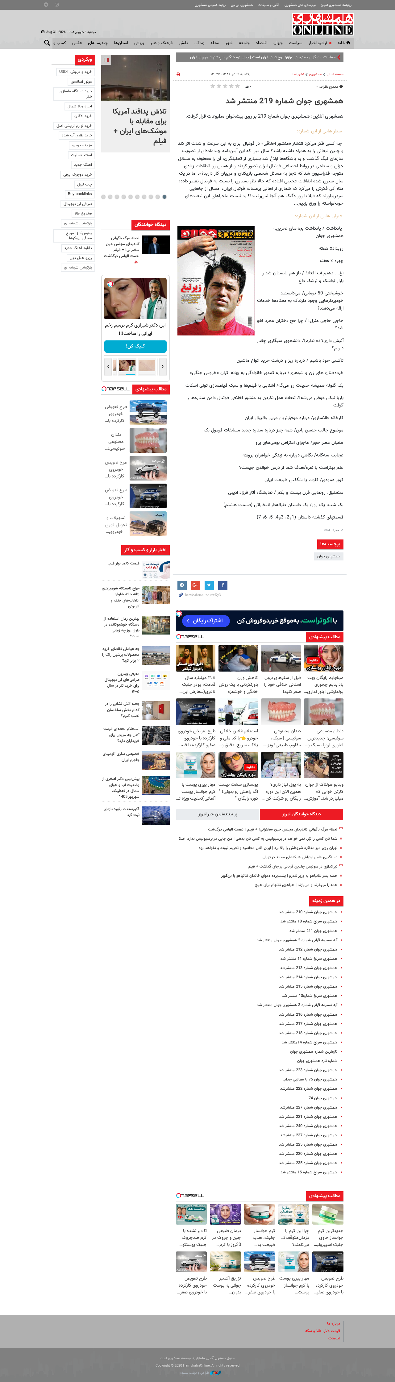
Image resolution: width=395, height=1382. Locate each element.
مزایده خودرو (82, 145)
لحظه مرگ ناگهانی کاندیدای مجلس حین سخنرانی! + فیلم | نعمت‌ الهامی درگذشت (272, 829)
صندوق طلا (83, 213)
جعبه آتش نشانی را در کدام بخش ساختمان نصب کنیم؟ (122, 710)
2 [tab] (157, 197)
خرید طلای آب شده (77, 135)
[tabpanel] (135, 103)
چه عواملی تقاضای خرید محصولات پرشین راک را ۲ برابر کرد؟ (120, 655)
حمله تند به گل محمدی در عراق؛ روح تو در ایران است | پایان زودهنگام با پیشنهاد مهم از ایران (262, 57)
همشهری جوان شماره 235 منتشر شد (308, 1163)
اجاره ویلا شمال (80, 106)
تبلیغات (334, 1338)
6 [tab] (130, 197)
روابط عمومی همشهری (210, 5)
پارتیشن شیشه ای (78, 223)
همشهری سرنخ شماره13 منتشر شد (309, 996)
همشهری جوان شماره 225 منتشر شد (308, 1145)
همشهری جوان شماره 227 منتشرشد (308, 1108)
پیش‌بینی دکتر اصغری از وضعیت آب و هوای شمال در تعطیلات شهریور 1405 (120, 788)
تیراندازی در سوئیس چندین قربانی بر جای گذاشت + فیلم (292, 867)
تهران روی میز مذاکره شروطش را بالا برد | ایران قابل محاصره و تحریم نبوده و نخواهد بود (268, 848)
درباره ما (333, 1324)
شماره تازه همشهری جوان (317, 1061)
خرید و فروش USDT (75, 72)
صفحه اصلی (335, 74)
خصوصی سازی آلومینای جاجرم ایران (121, 757)
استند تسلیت (81, 155)
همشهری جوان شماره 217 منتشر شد (308, 1024)
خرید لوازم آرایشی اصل (74, 126)
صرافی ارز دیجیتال (78, 204)
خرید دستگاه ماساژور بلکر (75, 94)
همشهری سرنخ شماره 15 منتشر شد (309, 1172)
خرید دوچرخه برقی (77, 175)
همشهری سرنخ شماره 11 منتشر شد (309, 959)
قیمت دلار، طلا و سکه (322, 1331)
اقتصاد (261, 43)
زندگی (199, 43)
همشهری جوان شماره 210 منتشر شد (308, 912)
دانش (183, 43)
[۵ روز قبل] (156, 735)
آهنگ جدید (83, 165)
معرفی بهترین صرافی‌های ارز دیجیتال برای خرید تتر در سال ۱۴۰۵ (122, 683)
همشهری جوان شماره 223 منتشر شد (308, 1070)
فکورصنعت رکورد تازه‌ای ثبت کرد (121, 812)
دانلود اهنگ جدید (78, 248)
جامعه (244, 43)
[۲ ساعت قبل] (135, 78)
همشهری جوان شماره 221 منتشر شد (308, 1117)
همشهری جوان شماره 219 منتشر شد (284, 101)
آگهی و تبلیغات (268, 5)
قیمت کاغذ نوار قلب (123, 563)
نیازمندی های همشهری (300, 5)
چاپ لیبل (84, 184)
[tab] (301, 814)
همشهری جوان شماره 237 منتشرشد (308, 1135)
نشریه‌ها (298, 74)
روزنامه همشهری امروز (336, 5)
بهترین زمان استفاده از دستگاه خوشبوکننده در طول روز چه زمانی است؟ (121, 628)
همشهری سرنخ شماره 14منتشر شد (309, 1042)
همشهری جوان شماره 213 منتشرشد (308, 968)
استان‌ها (121, 43)
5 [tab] (137, 197)
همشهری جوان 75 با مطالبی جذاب (310, 1079)
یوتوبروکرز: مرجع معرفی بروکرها (79, 236)
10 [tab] (103, 197)
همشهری (315, 74)
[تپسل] (179, 613)
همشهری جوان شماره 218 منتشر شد (308, 1033)
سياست (295, 43)
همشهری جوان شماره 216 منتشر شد (308, 1015)
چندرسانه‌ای (98, 43)
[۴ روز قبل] (156, 680)
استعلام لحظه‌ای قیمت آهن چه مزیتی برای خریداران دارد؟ (121, 735)
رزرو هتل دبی (81, 258)
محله (214, 43)
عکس (77, 43)
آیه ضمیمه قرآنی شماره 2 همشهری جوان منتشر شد (297, 940)
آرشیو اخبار (318, 43)
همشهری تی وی (242, 5)
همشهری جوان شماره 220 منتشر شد (308, 1154)
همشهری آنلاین (320, 24)
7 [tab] (124, 197)
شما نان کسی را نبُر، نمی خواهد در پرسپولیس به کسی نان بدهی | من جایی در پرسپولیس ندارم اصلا (258, 839)
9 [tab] (110, 197)
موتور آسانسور (81, 82)
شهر (229, 43)
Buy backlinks (80, 194)
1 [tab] (164, 197)
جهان (278, 43)
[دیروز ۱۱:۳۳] (156, 244)
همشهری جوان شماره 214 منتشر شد (308, 977)
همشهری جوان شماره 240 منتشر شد (308, 1126)
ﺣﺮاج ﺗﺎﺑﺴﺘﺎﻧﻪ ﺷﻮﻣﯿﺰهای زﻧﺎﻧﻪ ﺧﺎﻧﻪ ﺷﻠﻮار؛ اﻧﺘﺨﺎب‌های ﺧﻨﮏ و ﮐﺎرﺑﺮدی (120, 597)
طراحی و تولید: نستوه (195, 1373)
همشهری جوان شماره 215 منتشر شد (308, 987)
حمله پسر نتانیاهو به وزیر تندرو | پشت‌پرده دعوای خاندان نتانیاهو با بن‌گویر (279, 876)
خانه (341, 43)
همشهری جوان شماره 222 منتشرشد (308, 1089)
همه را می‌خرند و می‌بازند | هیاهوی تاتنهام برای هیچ (296, 885)
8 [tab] (117, 197)
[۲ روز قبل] (156, 570)
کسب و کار (56, 43)
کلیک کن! (139, 346)
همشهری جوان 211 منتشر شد (313, 931)
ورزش (139, 43)
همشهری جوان (328, 556)
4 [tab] (144, 197)
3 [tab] (151, 197)
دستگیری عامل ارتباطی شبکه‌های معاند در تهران (300, 857)
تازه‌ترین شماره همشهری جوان (313, 1052)
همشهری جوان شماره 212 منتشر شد (308, 950)
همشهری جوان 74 (323, 1098)
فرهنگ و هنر (161, 43)
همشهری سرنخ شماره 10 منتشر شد (309, 921)
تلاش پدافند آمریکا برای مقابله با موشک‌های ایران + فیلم (140, 126)
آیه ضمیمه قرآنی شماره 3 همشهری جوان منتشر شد (297, 1005)
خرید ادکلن (83, 116)
